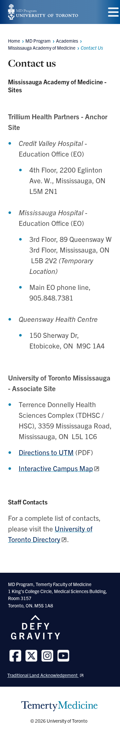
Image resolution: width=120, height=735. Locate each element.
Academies (67, 41)
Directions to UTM (46, 452)
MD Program (38, 41)
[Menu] (113, 12)
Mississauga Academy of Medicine (41, 48)
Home (14, 41)
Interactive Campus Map (56, 468)
